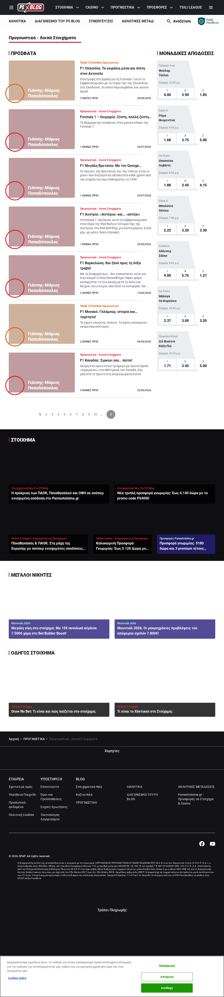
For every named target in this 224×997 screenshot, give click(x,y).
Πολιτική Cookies (21, 815)
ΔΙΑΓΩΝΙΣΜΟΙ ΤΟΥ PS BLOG (57, 21)
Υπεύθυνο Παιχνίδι (22, 794)
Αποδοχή (167, 988)
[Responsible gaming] (208, 21)
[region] (112, 976)
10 (95, 414)
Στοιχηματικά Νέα (89, 786)
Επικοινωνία (49, 786)
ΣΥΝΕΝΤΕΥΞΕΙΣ (101, 21)
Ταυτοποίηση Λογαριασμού (50, 817)
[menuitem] (68, 7)
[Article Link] (80, 83)
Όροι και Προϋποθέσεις (51, 797)
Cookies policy (17, 978)
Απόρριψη (166, 976)
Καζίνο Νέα (84, 794)
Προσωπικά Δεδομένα (17, 805)
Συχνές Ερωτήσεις (54, 807)
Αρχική (14, 739)
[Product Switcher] (11, 7)
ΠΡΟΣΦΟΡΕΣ (157, 7)
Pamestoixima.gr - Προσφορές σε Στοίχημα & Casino (196, 799)
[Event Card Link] (186, 80)
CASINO (92, 7)
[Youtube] (212, 843)
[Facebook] (202, 843)
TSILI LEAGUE (190, 7)
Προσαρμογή (167, 965)
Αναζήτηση (182, 21)
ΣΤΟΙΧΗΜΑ (64, 7)
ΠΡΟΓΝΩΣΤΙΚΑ (122, 7)
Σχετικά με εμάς (21, 786)
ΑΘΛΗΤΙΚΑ (17, 21)
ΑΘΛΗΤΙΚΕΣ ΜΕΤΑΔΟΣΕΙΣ (142, 21)
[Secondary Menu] (211, 7)
